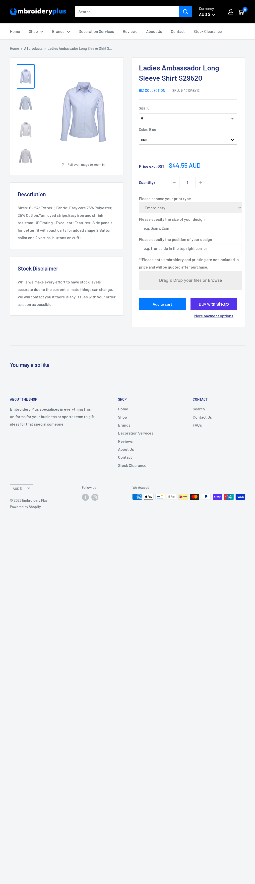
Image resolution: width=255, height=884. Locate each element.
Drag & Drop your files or (190, 280)
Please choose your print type (165, 198)
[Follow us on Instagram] (94, 497)
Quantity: (147, 182)
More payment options (213, 315)
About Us (154, 31)
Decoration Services (96, 31)
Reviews (130, 31)
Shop (33, 31)
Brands (58, 31)
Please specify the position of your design (175, 239)
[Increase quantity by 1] (200, 182)
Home (15, 31)
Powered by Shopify (25, 507)
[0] (241, 12)
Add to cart (162, 304)
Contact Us (202, 417)
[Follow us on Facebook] (85, 497)
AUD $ (17, 488)
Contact (178, 31)
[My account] (230, 11)
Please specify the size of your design (172, 219)
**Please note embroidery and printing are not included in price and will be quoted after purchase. (189, 263)
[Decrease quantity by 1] (174, 182)
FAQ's (197, 425)
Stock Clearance (207, 31)
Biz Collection (152, 90)
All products (33, 48)
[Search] (185, 11)
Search (199, 408)
